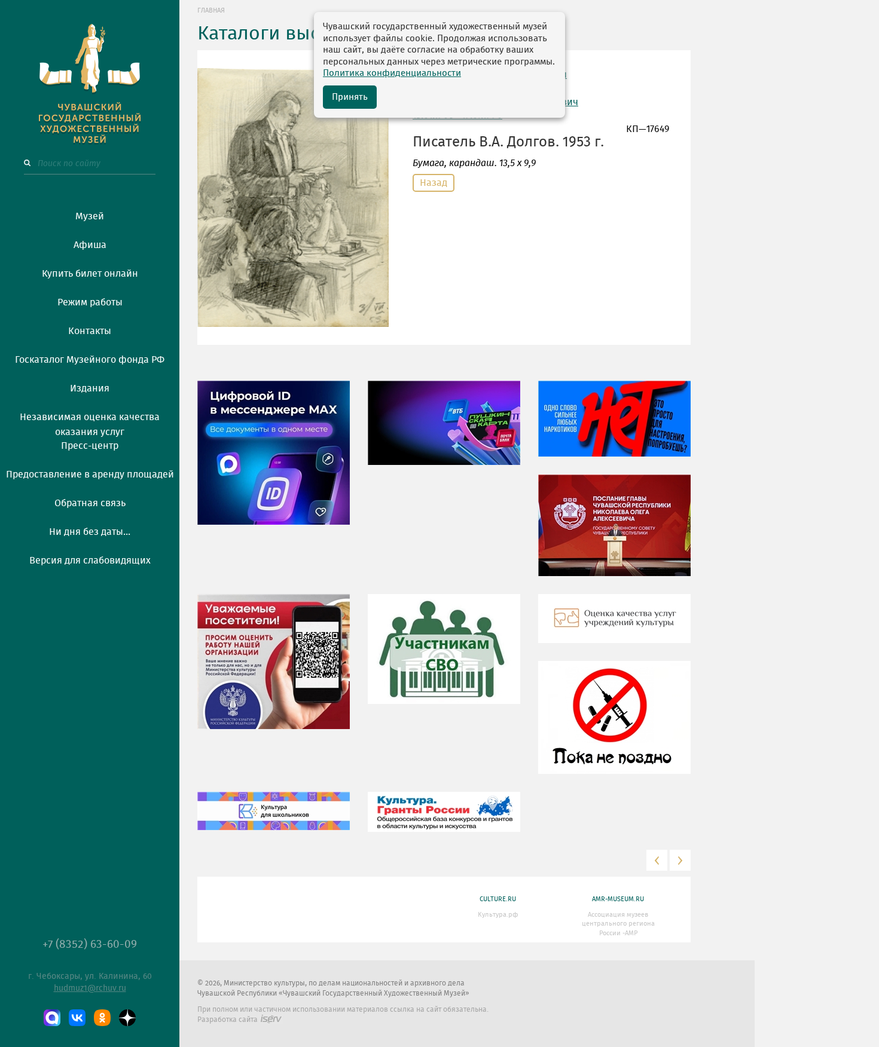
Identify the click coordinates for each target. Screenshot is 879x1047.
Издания (89, 388)
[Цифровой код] (273, 461)
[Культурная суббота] (273, 820)
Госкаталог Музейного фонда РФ (89, 360)
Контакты (89, 331)
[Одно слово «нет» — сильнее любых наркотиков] (614, 427)
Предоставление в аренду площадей (90, 474)
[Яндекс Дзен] (127, 1018)
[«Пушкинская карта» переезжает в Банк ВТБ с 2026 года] (444, 431)
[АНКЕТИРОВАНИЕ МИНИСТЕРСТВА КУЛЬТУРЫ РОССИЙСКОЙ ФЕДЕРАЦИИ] (273, 670)
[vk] (77, 1017)
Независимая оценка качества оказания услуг (90, 422)
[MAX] (52, 1017)
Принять (350, 97)
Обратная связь (90, 503)
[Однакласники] (102, 1017)
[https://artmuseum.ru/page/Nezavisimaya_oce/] (614, 627)
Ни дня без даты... (89, 532)
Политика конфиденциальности (392, 73)
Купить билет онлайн (90, 273)
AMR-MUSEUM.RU (618, 899)
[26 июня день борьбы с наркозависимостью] (614, 726)
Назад (433, 183)
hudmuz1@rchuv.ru (90, 988)
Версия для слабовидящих (90, 560)
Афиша (90, 245)
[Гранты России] (444, 820)
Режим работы (90, 302)
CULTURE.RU (498, 899)
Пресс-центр (89, 446)
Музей (89, 216)
